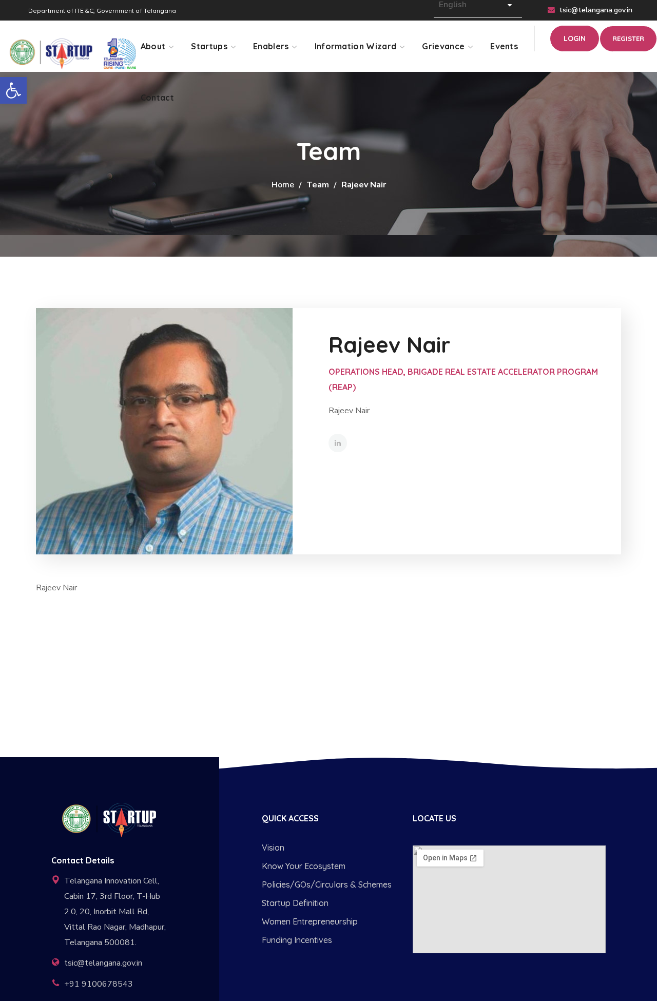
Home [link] (283, 184)
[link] (13, 90)
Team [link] (317, 184)
